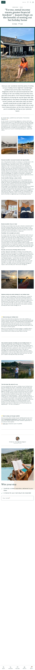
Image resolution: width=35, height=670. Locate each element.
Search (3, 668)
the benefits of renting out (10, 419)
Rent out (24, 668)
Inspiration (10, 668)
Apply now (5, 423)
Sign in (31, 668)
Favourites (18, 668)
